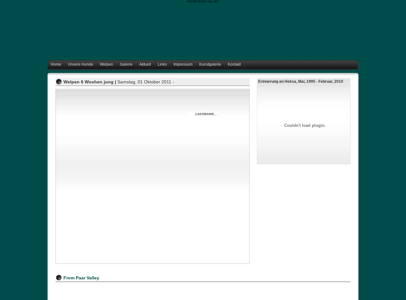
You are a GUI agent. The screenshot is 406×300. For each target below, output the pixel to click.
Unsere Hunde (80, 64)
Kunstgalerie (210, 64)
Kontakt (234, 64)
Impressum (183, 64)
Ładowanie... (206, 114)
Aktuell (145, 64)
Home (56, 64)
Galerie (126, 64)
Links (162, 64)
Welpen (106, 64)
